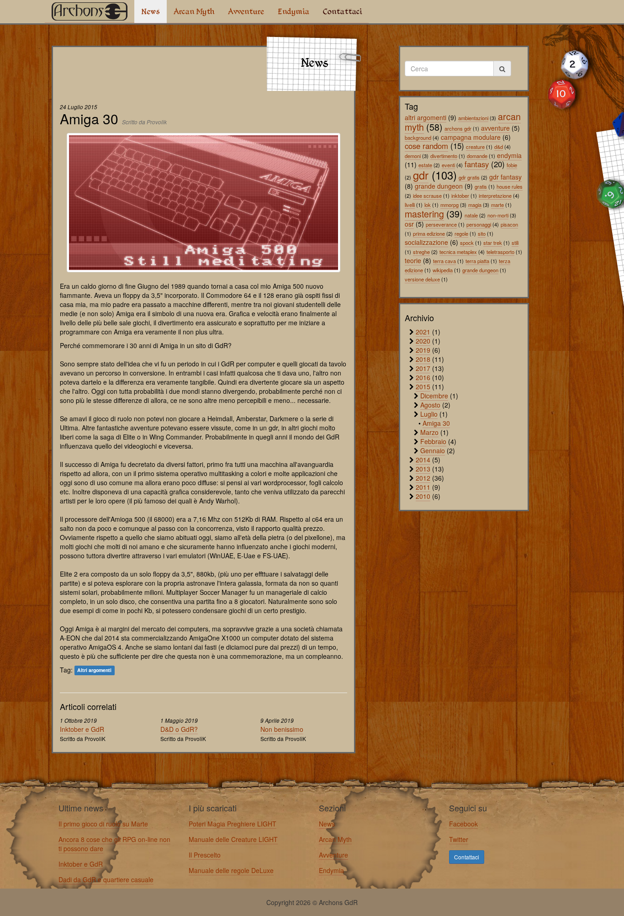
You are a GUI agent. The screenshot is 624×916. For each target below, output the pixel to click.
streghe (421, 251)
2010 (423, 496)
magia (474, 204)
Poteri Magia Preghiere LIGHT (232, 823)
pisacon (509, 224)
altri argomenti (425, 117)
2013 (423, 468)
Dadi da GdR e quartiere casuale (105, 879)
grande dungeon (439, 186)
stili (515, 242)
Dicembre (434, 395)
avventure (495, 127)
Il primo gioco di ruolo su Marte (103, 823)
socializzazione (426, 242)
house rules (510, 186)
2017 (423, 368)
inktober (460, 195)
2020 (423, 340)
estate (425, 165)
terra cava (444, 261)
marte (497, 204)
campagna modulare (471, 137)
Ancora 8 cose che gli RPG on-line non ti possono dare (114, 844)
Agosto (430, 404)
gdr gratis (469, 177)
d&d (498, 146)
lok (427, 204)
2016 (423, 377)
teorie (413, 260)
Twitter (458, 839)
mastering (424, 213)
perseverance (441, 224)
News (150, 11)
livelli (410, 204)
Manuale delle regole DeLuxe (231, 870)
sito (482, 233)
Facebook (463, 823)
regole (461, 233)
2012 (423, 477)
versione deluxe (422, 279)
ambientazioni (473, 118)
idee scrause (427, 195)
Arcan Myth (194, 11)
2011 (423, 487)
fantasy (477, 164)
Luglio (429, 413)
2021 (423, 331)
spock (467, 242)
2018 (423, 359)
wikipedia (443, 270)
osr (409, 223)
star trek (492, 242)
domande (477, 155)
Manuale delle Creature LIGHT (233, 839)
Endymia (293, 11)
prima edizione (429, 233)
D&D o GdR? (179, 729)
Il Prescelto (205, 854)
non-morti (497, 215)
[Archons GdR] (89, 11)
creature (475, 146)
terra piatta (477, 261)
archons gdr (457, 128)
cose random (426, 145)
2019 (423, 350)
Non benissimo (281, 729)
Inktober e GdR (82, 729)
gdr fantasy (505, 176)
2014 (423, 459)
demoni (413, 155)
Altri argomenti (94, 670)
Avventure (246, 11)
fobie (512, 165)
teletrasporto (500, 251)
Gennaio (432, 450)
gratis (481, 186)
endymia (509, 155)
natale (471, 215)
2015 (423, 386)
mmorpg (449, 204)
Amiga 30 (436, 423)
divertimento (443, 155)
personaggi (478, 224)
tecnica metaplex (458, 251)
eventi (448, 165)
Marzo (429, 432)
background (418, 137)
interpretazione (495, 195)
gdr (420, 175)
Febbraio (433, 441)
